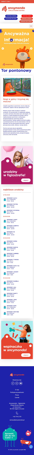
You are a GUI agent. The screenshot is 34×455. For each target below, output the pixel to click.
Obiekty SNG (5, 1)
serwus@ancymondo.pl (17, 420)
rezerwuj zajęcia (27, 15)
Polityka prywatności (17, 392)
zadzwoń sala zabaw (26, 21)
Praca (17, 395)
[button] (3, 48)
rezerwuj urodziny (11, 15)
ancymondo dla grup (10, 18)
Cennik (17, 397)
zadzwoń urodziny (27, 18)
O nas (17, 389)
